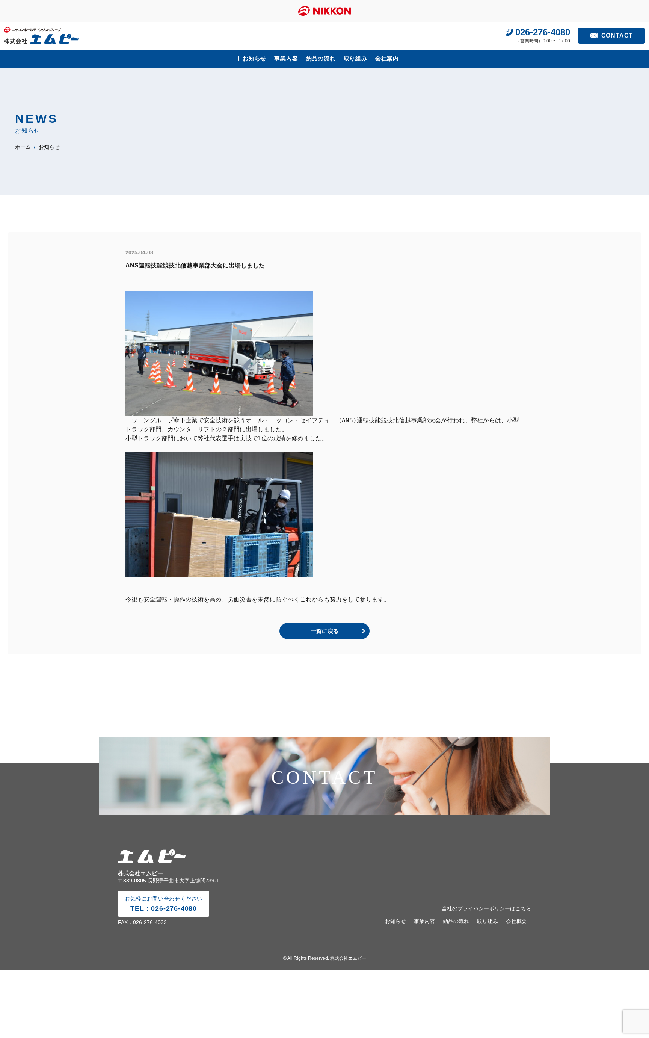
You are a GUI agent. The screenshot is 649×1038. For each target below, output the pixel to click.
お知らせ (254, 58)
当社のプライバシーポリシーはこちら (486, 908)
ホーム (23, 147)
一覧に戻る (325, 631)
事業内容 (286, 58)
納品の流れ (321, 58)
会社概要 (516, 921)
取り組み (355, 58)
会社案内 (387, 58)
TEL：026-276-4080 (163, 904)
